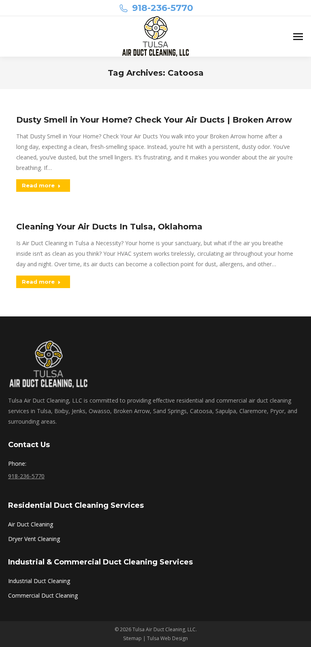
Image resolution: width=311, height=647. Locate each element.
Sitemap (132, 638)
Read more (38, 185)
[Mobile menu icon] (298, 36)
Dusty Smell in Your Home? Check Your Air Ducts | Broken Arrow (154, 120)
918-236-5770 (162, 7)
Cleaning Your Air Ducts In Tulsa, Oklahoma (109, 226)
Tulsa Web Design (167, 638)
